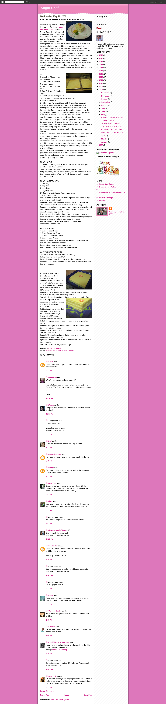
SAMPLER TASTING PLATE (112, 133)
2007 (101, 145)
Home (66, 695)
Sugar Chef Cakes (106, 184)
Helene (51, 405)
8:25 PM (49, 654)
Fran (46, 30)
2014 (101, 71)
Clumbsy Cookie (55, 611)
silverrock (52, 676)
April (103, 136)
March (104, 139)
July (103, 108)
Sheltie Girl (52, 546)
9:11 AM (49, 510)
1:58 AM (49, 620)
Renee (50, 595)
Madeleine (52, 377)
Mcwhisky (52, 483)
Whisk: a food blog (59, 650)
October (104, 99)
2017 (101, 61)
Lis (41, 30)
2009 (101, 86)
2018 (101, 58)
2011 (101, 80)
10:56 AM (49, 398)
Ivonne (60, 27)
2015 (101, 68)
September (105, 102)
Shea (51, 30)
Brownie (51, 627)
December (105, 93)
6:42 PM (49, 448)
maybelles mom (54, 454)
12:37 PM (49, 414)
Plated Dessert (68, 350)
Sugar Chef (50, 8)
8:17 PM (49, 604)
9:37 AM (49, 371)
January (104, 142)
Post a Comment (47, 691)
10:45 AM (49, 575)
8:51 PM (49, 687)
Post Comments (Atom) (60, 700)
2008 (101, 90)
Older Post (88, 695)
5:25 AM (49, 560)
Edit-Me (102, 200)
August (104, 105)
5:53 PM (49, 434)
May (103, 115)
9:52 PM (49, 524)
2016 (101, 65)
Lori (50, 441)
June (103, 112)
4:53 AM (49, 495)
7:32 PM (49, 477)
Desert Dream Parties (107, 187)
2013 (101, 74)
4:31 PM (49, 589)
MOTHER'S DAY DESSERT (111, 129)
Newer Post (44, 695)
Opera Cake (50, 350)
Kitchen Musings (106, 198)
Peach (58, 350)
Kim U (50, 362)
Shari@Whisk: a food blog (59, 642)
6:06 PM (49, 636)
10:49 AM (49, 669)
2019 (101, 55)
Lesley (51, 468)
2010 (101, 83)
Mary (50, 501)
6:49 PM (49, 461)
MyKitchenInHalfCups (57, 530)
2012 (101, 77)
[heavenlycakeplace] (111, 153)
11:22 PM (49, 539)
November (105, 96)
